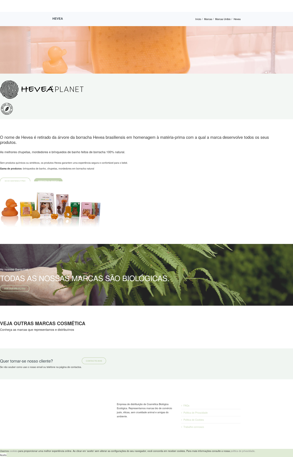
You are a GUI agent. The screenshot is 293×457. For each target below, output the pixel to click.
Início (198, 19)
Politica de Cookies (193, 419)
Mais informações (15, 181)
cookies (13, 451)
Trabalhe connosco (193, 427)
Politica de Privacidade (195, 412)
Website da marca (48, 181)
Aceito (3, 455)
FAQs (186, 405)
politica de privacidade (243, 451)
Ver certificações (14, 288)
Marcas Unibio (223, 19)
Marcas (208, 19)
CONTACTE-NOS (94, 360)
